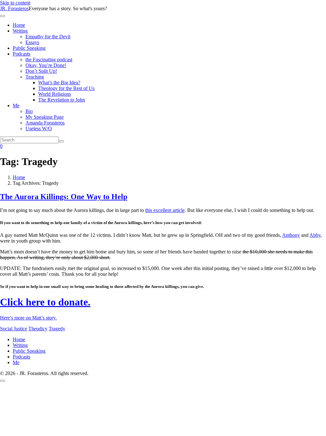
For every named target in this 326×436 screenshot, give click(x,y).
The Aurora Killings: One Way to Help (63, 196)
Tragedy (57, 328)
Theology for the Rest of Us (66, 88)
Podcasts (21, 53)
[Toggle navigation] (2, 16)
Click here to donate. (45, 302)
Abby (315, 235)
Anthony (291, 235)
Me (16, 105)
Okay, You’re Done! (45, 65)
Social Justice (13, 328)
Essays (32, 42)
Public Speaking (29, 48)
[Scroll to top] (2, 381)
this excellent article (165, 210)
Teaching (34, 76)
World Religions (54, 94)
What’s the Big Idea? (59, 82)
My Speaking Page (44, 117)
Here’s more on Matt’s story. (28, 317)
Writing (20, 31)
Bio (29, 111)
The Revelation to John (61, 99)
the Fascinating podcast (48, 59)
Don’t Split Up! (41, 71)
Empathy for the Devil (47, 36)
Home (19, 25)
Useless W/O (38, 128)
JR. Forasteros (14, 8)
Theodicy (37, 328)
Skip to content (15, 2)
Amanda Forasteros (45, 122)
